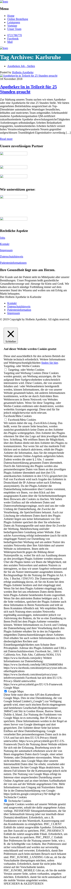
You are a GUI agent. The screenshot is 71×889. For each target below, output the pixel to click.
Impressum (6, 250)
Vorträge (12, 25)
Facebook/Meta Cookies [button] (18, 416)
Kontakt (4, 244)
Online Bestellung (17, 19)
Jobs (2, 237)
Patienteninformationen (13, 262)
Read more (6, 138)
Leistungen (13, 22)
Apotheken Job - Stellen (21, 66)
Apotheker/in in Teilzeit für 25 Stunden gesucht (28, 89)
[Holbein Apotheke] (4, 1)
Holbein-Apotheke (22, 72)
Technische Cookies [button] (15, 797)
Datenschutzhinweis (11, 256)
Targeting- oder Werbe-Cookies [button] (22, 366)
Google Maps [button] (11, 687)
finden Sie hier (49, 362)
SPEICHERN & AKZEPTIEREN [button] (24, 883)
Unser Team (14, 29)
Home (10, 15)
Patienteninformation (19, 309)
